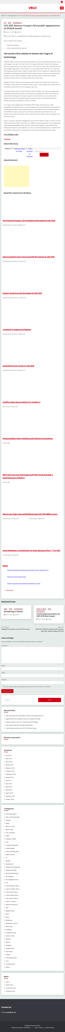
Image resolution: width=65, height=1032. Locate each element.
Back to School (10, 826)
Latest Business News (12, 886)
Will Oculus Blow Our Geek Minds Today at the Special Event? (24, 716)
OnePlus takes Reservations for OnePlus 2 (21, 402)
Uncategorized (17, 22)
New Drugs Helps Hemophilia (15, 514)
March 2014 (9, 793)
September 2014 (11, 774)
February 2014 (10, 796)
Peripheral (9, 929)
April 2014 (9, 790)
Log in (7, 982)
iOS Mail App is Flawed (13, 611)
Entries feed (9, 985)
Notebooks (9, 920)
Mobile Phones (10, 911)
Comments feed (10, 988)
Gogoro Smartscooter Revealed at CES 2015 (22, 293)
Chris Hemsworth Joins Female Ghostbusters (19, 725)
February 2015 (10, 768)
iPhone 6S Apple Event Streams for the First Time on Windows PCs (27, 570)
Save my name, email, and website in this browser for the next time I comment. (27, 686)
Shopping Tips (10, 948)
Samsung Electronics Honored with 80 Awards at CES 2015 (29, 257)
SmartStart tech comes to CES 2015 (18, 366)
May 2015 (9, 758)
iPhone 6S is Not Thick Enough (16, 577)
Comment (4, 646)
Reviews (8, 939)
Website (3, 679)
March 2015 (9, 765)
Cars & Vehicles (10, 833)
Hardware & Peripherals (13, 867)
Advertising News (11, 814)
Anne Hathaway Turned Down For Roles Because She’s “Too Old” (32, 550)
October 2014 (10, 771)
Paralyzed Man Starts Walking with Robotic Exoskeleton (28, 438)
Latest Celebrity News (12, 889)
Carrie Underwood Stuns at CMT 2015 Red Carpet (48, 615)
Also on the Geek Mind (12, 817)
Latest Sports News (12, 898)
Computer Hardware (12, 845)
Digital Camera (10, 854)
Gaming (8, 861)
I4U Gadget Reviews (12, 879)
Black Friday (9, 829)
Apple (5, 566)
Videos (8, 967)
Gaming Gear (9, 864)
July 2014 (9, 780)
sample (17, 614)
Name (3, 666)
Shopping (8, 945)
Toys (7, 961)
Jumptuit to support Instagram (17, 329)
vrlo (32, 8)
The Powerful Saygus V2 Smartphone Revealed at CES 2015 (29, 220)
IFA (7, 883)
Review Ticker (10, 936)
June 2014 (9, 783)
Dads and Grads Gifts (12, 851)
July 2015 (9, 755)
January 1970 (10, 799)
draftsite (18, 32)
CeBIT (8, 836)
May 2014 (9, 787)
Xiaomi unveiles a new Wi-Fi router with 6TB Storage (22, 722)
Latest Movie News (12, 892)
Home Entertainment (12, 873)
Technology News (11, 958)
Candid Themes (49, 1027)
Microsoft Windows (12, 904)
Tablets (8, 954)
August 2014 (10, 777)
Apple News (9, 590)
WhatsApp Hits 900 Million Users (43, 514)
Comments (7, 139)
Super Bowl (9, 951)
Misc (7, 908)
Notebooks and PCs (12, 923)
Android (8, 820)
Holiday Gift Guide (11, 870)
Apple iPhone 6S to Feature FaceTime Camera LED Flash (23, 719)
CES (5, 22)
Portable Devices (11, 933)
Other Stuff (9, 926)
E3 (6, 857)
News (9, 22)
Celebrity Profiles (11, 839)
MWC (7, 914)
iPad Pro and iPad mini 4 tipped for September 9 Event (23, 583)
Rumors (8, 942)
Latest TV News (41, 608)
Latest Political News (12, 895)
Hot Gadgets (9, 876)
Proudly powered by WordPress (21, 1027)
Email (3, 673)
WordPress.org (10, 991)
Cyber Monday (10, 848)
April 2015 (9, 762)
